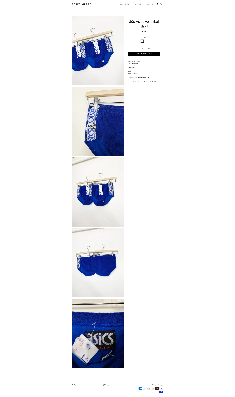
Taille (144, 37)
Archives (150, 4)
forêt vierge (81, 4)
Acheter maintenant (144, 53)
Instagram (108, 385)
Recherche (75, 385)
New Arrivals (125, 4)
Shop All (138, 4)
